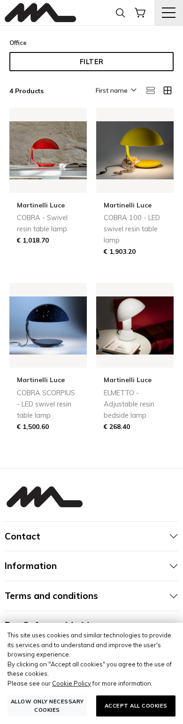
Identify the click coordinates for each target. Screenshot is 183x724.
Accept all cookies (136, 705)
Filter (92, 62)
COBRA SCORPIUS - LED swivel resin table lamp (46, 404)
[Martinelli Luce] (40, 12)
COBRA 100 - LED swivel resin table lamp (132, 229)
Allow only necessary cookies (47, 705)
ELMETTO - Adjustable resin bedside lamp (129, 404)
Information (31, 565)
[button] (115, 90)
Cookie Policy (71, 683)
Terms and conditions (51, 595)
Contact (22, 536)
